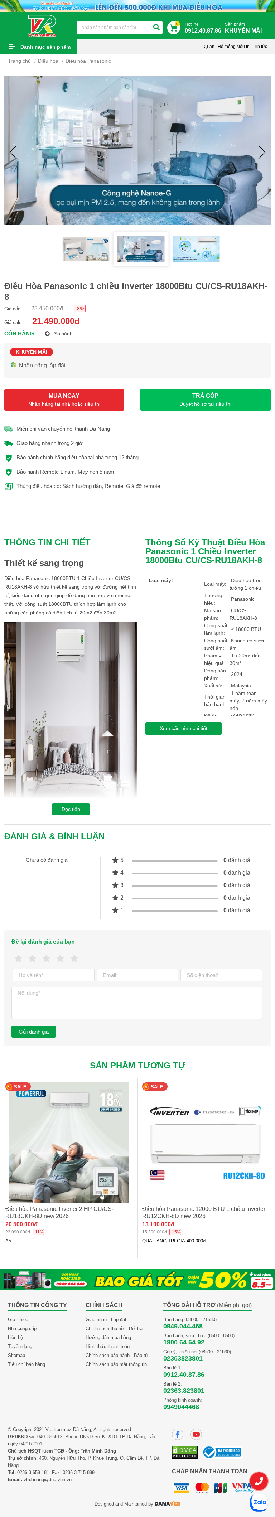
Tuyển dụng (20, 1346)
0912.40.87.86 (183, 1374)
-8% (79, 308)
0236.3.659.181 (33, 1472)
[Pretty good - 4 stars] (60, 958)
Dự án (208, 46)
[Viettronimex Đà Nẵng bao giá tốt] (137, 1279)
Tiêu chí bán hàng (26, 1364)
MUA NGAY (64, 400)
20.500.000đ (21, 1224)
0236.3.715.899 (79, 1472)
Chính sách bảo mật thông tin (116, 1364)
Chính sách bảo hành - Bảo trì (117, 1355)
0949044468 (181, 1406)
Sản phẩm (243, 28)
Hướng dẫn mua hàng (108, 1337)
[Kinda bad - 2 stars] (32, 958)
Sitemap (16, 1355)
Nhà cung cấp (22, 1328)
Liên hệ (15, 1337)
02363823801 (183, 1358)
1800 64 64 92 (183, 1342)
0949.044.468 (183, 1326)
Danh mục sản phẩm (45, 47)
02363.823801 (183, 1390)
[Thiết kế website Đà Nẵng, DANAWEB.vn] (167, 1504)
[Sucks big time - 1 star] (18, 958)
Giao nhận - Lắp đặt (106, 1319)
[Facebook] (177, 1434)
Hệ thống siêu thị (234, 46)
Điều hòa (48, 61)
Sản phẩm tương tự (137, 1065)
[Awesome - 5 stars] (74, 958)
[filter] (156, 27)
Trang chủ (19, 61)
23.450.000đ (47, 308)
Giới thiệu (18, 1319)
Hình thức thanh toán (108, 1346)
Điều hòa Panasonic (88, 61)
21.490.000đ (56, 321)
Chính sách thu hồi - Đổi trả (114, 1328)
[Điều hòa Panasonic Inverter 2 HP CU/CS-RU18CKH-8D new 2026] (69, 1142)
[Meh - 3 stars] (46, 958)
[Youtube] (196, 1434)
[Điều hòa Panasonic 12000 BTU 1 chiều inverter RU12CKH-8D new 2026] (206, 1142)
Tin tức (260, 46)
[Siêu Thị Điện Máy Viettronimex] (42, 25)
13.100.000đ (158, 1224)
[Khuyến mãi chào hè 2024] (137, 6)
